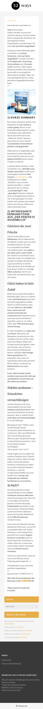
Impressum (6, 660)
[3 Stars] (26, 581)
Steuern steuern (9, 627)
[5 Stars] (30, 581)
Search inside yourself (11, 637)
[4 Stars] (28, 581)
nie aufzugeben (21, 177)
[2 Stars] (25, 581)
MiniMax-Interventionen (12, 634)
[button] (21, 101)
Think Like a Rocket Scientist (13, 630)
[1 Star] (23, 581)
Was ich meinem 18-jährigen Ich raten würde (18, 621)
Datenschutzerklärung (11, 663)
